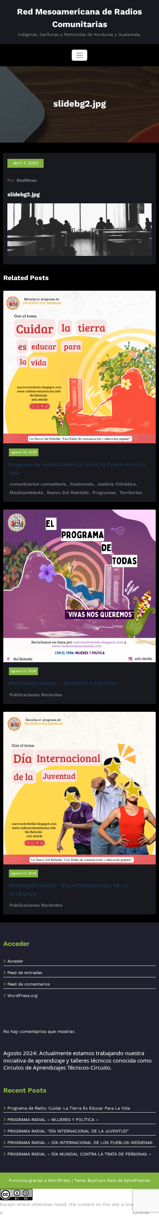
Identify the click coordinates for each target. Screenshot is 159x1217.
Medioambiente (26, 492)
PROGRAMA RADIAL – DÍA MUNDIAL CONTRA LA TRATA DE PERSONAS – (79, 1154)
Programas (104, 492)
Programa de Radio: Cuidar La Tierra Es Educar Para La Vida (68, 1108)
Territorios (130, 492)
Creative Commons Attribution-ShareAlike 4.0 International (67, 1212)
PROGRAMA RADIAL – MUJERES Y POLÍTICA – (65, 683)
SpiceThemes (137, 1180)
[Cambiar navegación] (80, 55)
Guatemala (82, 484)
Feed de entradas (24, 972)
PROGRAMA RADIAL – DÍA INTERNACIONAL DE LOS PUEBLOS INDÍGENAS (79, 1142)
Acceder (15, 961)
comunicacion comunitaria (38, 484)
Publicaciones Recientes (36, 694)
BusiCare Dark (102, 1180)
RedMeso (27, 180)
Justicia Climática (116, 484)
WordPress (59, 1180)
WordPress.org (22, 995)
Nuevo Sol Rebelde (68, 492)
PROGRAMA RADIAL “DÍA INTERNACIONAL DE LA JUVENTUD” (68, 1131)
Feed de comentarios (28, 984)
